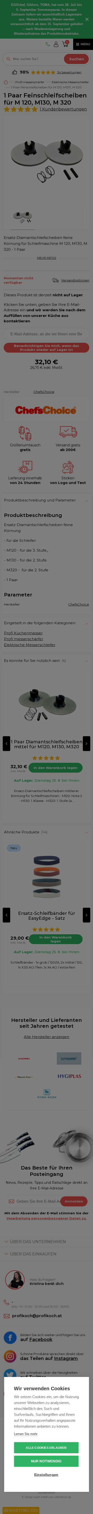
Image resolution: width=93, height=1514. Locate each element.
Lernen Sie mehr (25, 1434)
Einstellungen (46, 1475)
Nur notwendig (46, 1461)
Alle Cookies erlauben (46, 1448)
